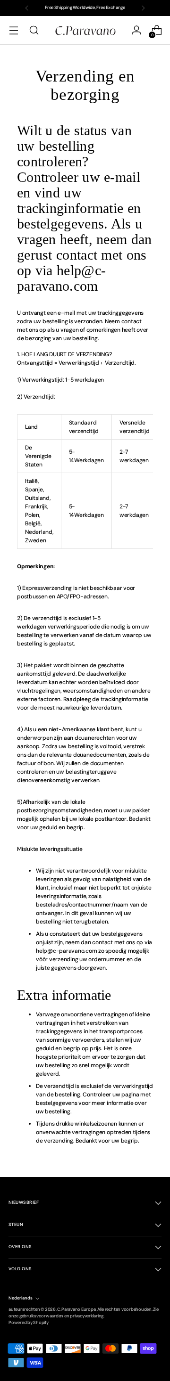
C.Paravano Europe (76, 1309)
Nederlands (20, 1298)
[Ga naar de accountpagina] (136, 30)
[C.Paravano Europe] (85, 30)
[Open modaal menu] (13, 30)
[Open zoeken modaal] (33, 30)
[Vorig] (27, 8)
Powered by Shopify (28, 1322)
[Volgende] (143, 8)
